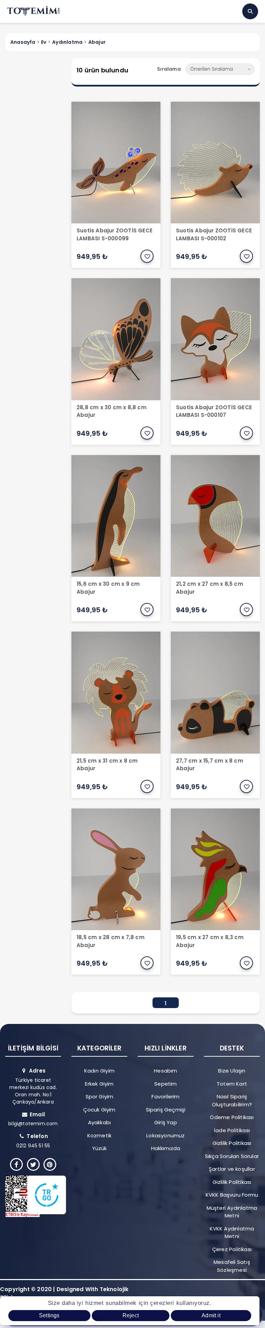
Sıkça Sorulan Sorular (232, 1156)
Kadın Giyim (99, 1070)
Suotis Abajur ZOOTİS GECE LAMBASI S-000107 (214, 411)
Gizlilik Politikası (232, 1143)
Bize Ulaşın (231, 1070)
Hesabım (165, 1070)
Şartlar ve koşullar (232, 1169)
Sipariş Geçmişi (166, 1109)
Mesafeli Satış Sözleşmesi (232, 1266)
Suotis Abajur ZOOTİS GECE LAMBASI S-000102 (214, 234)
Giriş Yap (165, 1122)
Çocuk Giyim (99, 1109)
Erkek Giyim (99, 1083)
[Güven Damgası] (30, 1196)
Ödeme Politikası (232, 1117)
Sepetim (165, 1083)
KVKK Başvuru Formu (232, 1194)
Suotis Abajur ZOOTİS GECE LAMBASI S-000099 (115, 234)
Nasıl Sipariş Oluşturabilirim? (232, 1100)
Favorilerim (165, 1096)
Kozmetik (99, 1135)
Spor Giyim (100, 1096)
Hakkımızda (165, 1148)
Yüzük (99, 1148)
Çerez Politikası (232, 1249)
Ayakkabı (99, 1122)
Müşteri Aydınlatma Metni (232, 1211)
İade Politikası (232, 1130)
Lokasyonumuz (165, 1135)
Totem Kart (232, 1083)
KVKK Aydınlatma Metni (232, 1232)
